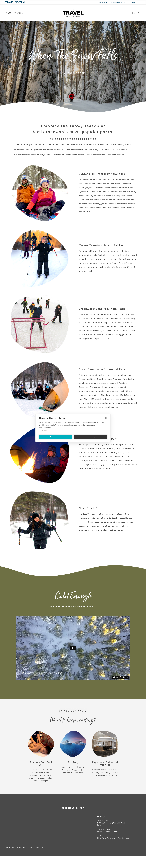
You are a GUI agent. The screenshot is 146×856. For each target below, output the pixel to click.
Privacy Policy (22, 847)
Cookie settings (90, 437)
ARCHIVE (135, 12)
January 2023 (14, 12)
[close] (106, 418)
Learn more (43, 430)
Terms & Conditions (36, 847)
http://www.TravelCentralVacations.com (113, 838)
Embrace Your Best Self (41, 763)
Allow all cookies (55, 437)
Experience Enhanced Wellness (105, 763)
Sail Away (73, 762)
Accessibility (10, 847)
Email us (100, 825)
